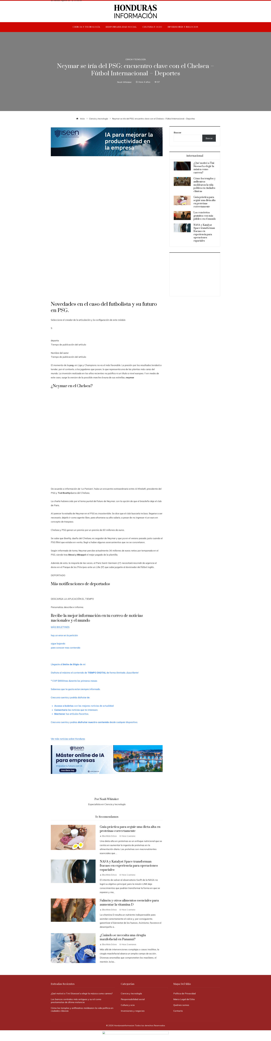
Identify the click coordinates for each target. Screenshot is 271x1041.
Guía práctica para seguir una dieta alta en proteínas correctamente (130, 829)
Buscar (177, 132)
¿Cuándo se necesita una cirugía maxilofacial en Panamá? (123, 937)
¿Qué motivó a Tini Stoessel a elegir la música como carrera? (204, 168)
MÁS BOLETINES (60, 627)
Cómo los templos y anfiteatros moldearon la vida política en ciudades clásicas (205, 185)
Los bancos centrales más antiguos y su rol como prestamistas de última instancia (76, 1001)
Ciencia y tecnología (135, 59)
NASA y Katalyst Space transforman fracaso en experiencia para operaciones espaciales (129, 866)
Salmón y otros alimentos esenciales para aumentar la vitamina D (129, 902)
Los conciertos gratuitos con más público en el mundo (205, 216)
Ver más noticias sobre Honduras (68, 738)
